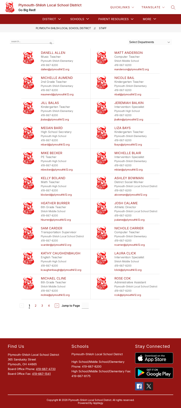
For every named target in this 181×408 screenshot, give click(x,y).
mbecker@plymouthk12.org (57, 169)
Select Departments (141, 42)
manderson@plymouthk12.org (131, 69)
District (49, 19)
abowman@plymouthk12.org (130, 194)
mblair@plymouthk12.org (128, 169)
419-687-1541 (41, 374)
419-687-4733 (46, 369)
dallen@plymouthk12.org (55, 69)
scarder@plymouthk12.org (56, 244)
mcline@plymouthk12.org (55, 294)
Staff (103, 28)
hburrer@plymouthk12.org (56, 219)
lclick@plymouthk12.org (128, 269)
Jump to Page (71, 305)
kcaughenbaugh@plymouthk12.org (61, 269)
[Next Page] (57, 305)
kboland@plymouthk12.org (56, 194)
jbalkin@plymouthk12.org (128, 119)
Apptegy (98, 402)
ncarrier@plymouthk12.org (129, 244)
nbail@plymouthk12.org (127, 94)
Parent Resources (113, 19)
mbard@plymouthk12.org (55, 144)
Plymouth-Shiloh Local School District (63, 28)
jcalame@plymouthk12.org (129, 219)
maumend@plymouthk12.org (57, 94)
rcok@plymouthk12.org (127, 294)
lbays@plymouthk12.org (128, 144)
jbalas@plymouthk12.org (55, 119)
